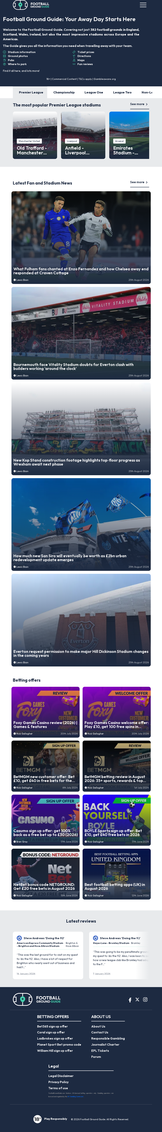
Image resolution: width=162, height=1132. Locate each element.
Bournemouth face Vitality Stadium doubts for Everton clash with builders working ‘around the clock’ (73, 366)
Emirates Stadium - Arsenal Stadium (131, 150)
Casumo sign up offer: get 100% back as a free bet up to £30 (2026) (45, 833)
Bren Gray (21, 841)
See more (137, 104)
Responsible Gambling (108, 1038)
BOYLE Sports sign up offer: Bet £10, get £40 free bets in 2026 (113, 833)
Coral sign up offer (51, 1032)
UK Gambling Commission (76, 1096)
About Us (98, 1026)
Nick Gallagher (24, 733)
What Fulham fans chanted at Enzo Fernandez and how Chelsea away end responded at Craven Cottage (81, 271)
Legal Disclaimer (60, 1076)
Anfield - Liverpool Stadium (75, 150)
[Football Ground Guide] (31, 5)
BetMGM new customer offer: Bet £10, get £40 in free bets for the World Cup (44, 779)
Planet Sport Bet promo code (59, 1044)
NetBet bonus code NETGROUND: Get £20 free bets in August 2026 (44, 886)
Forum (96, 1057)
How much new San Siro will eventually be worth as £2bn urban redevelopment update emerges (69, 558)
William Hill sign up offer (55, 1051)
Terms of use (58, 1088)
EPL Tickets (100, 1051)
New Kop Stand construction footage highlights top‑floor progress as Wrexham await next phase (76, 462)
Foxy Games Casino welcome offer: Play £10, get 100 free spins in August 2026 (117, 725)
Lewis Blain (22, 279)
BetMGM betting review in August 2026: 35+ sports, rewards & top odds (115, 779)
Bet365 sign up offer (52, 1026)
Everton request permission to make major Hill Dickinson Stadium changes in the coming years (80, 653)
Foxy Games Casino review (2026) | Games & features (45, 725)
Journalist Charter (105, 1044)
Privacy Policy (58, 1082)
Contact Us (99, 1032)
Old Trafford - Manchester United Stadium (34, 150)
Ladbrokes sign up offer (55, 1038)
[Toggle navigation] (143, 5)
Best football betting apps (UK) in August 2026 (115, 886)
